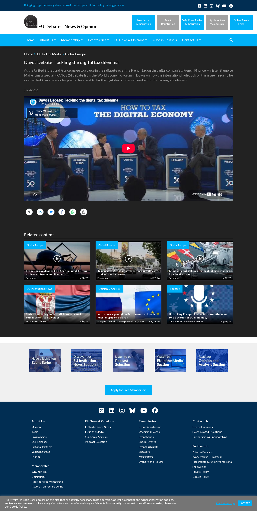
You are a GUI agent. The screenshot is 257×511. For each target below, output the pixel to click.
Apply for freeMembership (217, 22)
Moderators (146, 456)
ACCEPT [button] (245, 503)
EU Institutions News (98, 426)
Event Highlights (148, 446)
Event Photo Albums (151, 461)
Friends (36, 456)
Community (38, 476)
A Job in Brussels (202, 451)
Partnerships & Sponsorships (209, 436)
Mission (36, 426)
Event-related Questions (207, 431)
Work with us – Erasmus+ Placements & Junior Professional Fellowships (212, 461)
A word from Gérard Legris (47, 486)
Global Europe (75, 54)
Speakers (144, 451)
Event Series (146, 436)
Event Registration (150, 426)
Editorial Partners (42, 446)
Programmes (39, 436)
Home (28, 54)
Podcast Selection (96, 441)
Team (35, 431)
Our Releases (40, 441)
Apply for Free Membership (129, 390)
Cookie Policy (200, 476)
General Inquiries (202, 426)
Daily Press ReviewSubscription (192, 22)
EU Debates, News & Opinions (69, 26)
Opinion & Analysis (96, 436)
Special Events (147, 441)
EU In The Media (49, 54)
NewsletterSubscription (143, 22)
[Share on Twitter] (29, 211)
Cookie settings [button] (225, 503)
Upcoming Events (149, 431)
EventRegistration (168, 22)
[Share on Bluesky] (50, 211)
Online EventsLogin (241, 22)
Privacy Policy (200, 471)
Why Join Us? (39, 471)
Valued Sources (41, 451)
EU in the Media (94, 431)
